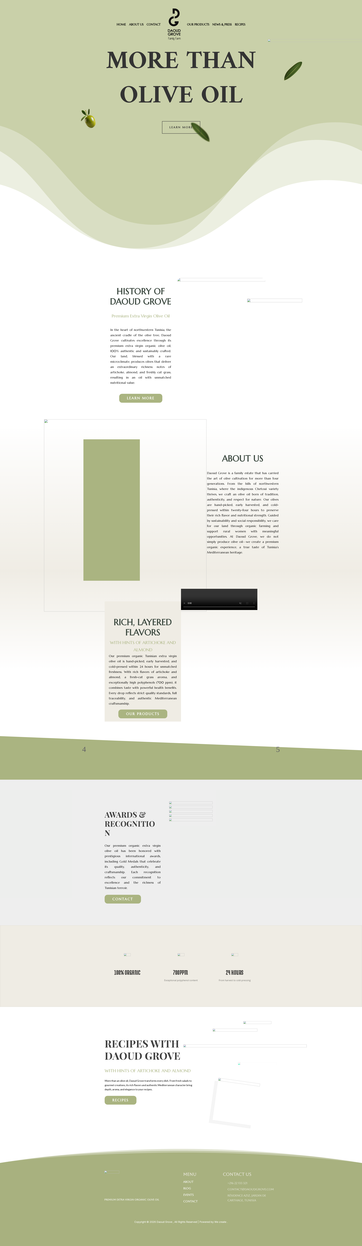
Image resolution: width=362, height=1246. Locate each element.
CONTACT (153, 24)
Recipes (120, 1100)
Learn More (181, 127)
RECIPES (240, 24)
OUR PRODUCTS (198, 24)
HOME (121, 24)
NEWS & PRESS (222, 24)
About (188, 1182)
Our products (143, 714)
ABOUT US (136, 24)
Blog (187, 1188)
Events (188, 1195)
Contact (122, 899)
